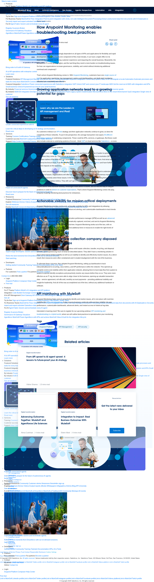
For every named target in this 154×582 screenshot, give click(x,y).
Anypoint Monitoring (80, 75)
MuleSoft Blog (24, 10)
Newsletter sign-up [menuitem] (57, 483)
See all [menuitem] (8, 14)
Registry (9, 28)
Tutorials (34, 549)
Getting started (11, 265)
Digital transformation (44, 21)
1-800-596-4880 (18, 562)
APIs (109, 10)
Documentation (43, 549)
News (37, 10)
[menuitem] (33, 6)
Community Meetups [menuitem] (70, 491)
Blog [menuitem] (74, 486)
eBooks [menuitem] (43, 486)
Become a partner (42, 556)
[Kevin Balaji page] (41, 43)
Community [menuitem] (24, 483)
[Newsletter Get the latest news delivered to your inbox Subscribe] (117, 436)
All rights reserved (88, 581)
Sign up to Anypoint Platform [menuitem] (24, 16)
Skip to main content (9, 1)
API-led (59, 132)
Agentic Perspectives (83, 10)
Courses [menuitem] (15, 136)
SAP (83, 141)
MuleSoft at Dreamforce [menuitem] (34, 491)
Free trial (9, 283)
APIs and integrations (54, 302)
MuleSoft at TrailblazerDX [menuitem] (52, 491)
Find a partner (20, 556)
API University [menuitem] (81, 486)
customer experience (92, 163)
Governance (10, 31)
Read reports (48, 118)
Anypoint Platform (46, 327)
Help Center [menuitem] (30, 572)
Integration (119, 10)
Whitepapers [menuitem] (51, 486)
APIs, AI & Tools (55, 549)
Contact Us (6, 276)
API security (82, 327)
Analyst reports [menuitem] (34, 486)
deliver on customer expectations (64, 190)
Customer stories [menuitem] (35, 483)
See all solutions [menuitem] (12, 97)
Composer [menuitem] (22, 572)
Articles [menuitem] (69, 486)
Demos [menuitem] (20, 486)
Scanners (15, 28)
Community (19, 549)
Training (27, 549)
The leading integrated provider (48, 248)
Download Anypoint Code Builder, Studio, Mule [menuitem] (53, 16)
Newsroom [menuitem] (46, 483)
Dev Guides (67, 10)
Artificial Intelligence (50, 10)
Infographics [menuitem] (61, 486)
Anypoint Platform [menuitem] (12, 281)
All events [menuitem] (82, 491)
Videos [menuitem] (26, 486)
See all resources (12, 204)
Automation (100, 10)
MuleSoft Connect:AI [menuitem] (17, 491)
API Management (65, 327)
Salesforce (105, 141)
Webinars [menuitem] (15, 202)
